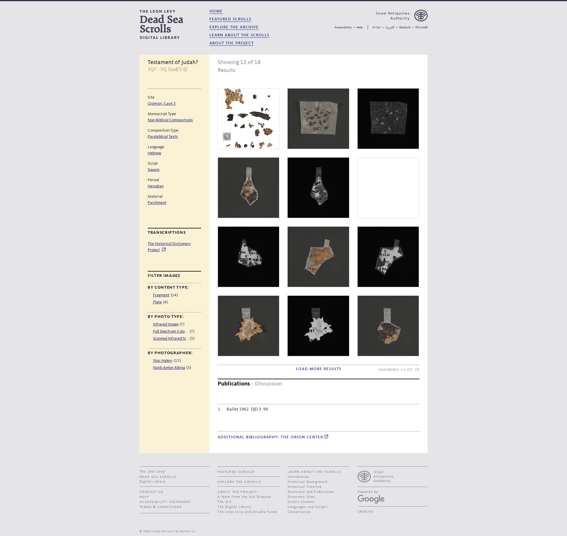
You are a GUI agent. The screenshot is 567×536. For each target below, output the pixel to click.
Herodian (156, 186)
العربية (390, 27)
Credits (366, 511)
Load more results (318, 368)
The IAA (224, 502)
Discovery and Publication (311, 492)
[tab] (234, 384)
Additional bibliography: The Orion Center (271, 436)
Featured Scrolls (230, 19)
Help (359, 27)
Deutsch (405, 27)
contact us (151, 492)
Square (153, 170)
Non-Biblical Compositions (170, 120)
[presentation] (393, 476)
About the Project (231, 42)
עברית (377, 27)
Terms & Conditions (160, 507)
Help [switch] (185, 69)
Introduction (298, 477)
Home (216, 11)
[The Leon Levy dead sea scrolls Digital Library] (172, 24)
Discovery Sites (301, 497)
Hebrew (154, 153)
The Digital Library (234, 507)
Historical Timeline (305, 487)
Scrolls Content (301, 502)
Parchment (157, 203)
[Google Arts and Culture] (371, 499)
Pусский (422, 27)
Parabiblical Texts (163, 137)
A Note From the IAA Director (244, 497)
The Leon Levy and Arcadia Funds (247, 512)
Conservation (299, 512)
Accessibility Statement (164, 502)
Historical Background (307, 482)
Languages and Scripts (308, 507)
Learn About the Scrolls (239, 34)
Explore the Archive (234, 27)
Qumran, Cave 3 (162, 104)
